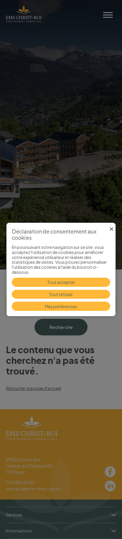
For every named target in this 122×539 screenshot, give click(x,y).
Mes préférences (61, 306)
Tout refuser (61, 294)
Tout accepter (61, 282)
